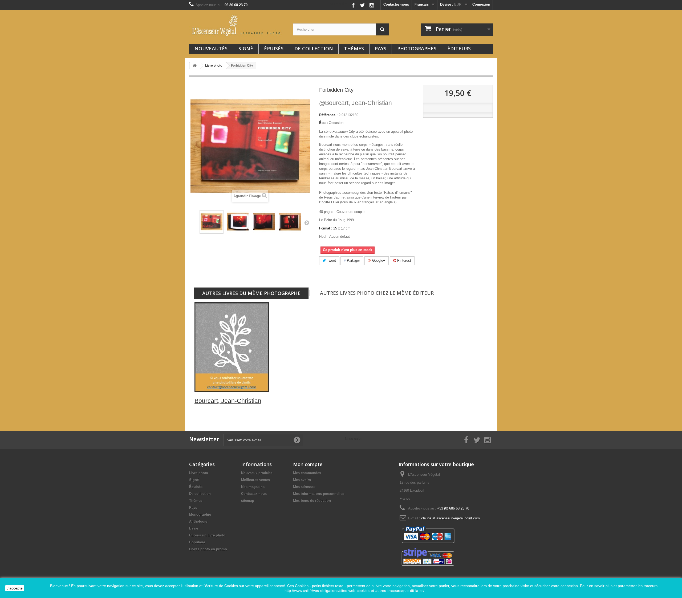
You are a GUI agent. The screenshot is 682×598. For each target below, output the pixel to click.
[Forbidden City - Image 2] (264, 222)
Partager (353, 260)
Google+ (378, 260)
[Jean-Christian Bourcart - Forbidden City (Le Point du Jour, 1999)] (212, 222)
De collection (313, 48)
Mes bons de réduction (312, 501)
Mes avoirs (302, 480)
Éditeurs (459, 48)
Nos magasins (253, 487)
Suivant (306, 222)
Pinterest (403, 260)
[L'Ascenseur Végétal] (237, 25)
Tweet (331, 260)
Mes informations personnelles (318, 494)
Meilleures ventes (255, 480)
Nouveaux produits (256, 473)
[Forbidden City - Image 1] (238, 222)
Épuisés (273, 48)
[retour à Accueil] (195, 65)
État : (323, 123)
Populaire (197, 542)
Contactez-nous (396, 4)
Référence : (328, 115)
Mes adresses (304, 487)
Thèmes (354, 48)
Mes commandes (307, 473)
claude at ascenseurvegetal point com (450, 518)
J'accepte (15, 588)
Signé (245, 48)
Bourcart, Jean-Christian (355, 102)
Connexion (481, 4)
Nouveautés (211, 48)
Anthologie (198, 521)
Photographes (416, 48)
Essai (193, 528)
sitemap (247, 501)
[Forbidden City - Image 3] (290, 222)
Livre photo (198, 473)
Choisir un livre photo (207, 535)
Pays (380, 48)
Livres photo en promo (208, 549)
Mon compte (308, 464)
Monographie (200, 514)
